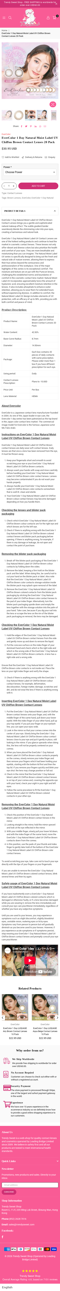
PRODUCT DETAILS (14, 211)
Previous (4, 75)
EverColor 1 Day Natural (43, 198)
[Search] (10, 17)
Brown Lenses (14, 198)
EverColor (6, 134)
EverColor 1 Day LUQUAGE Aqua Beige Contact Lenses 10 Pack (45, 1031)
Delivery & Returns (33, 157)
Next (55, 75)
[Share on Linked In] (35, 126)
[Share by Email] (45, 126)
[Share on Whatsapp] (40, 126)
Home (4, 30)
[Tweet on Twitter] (26, 126)
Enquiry (51, 157)
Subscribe (9, 1192)
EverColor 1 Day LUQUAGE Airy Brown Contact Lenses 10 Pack (15, 1031)
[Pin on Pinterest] (31, 126)
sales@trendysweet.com (21, 1224)
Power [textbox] (8, 167)
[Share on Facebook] (21, 126)
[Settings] (48, 17)
